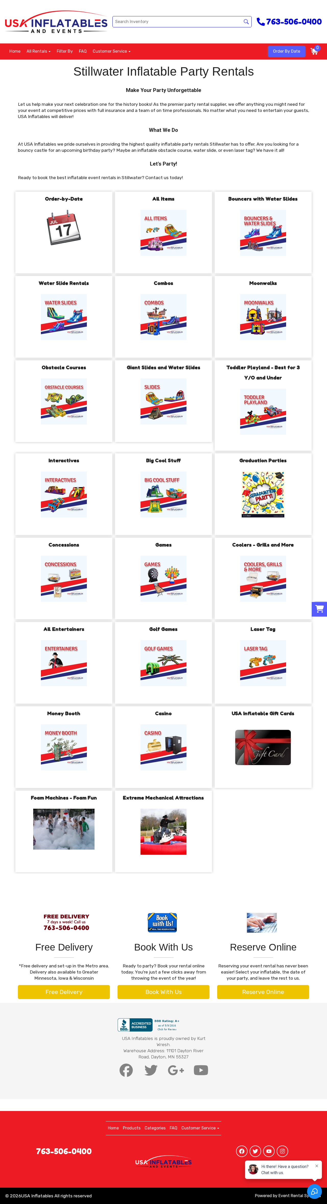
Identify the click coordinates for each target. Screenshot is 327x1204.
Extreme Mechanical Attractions (163, 798)
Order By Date (286, 51)
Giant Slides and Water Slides (163, 367)
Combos (163, 283)
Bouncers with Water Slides (263, 199)
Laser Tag (263, 629)
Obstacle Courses (64, 367)
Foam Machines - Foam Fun (64, 798)
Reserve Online (263, 991)
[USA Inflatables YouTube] (269, 1151)
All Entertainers (63, 629)
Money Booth (63, 713)
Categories (155, 1128)
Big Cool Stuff (163, 460)
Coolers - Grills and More (263, 545)
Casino (163, 713)
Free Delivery (64, 991)
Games (163, 545)
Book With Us (163, 991)
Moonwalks (263, 283)
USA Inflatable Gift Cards (263, 713)
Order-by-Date (64, 199)
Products (132, 1128)
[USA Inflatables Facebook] (242, 1151)
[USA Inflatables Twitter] (255, 1151)
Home (14, 51)
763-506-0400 (64, 1151)
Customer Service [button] (110, 51)
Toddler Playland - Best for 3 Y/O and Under (263, 372)
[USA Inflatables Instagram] (282, 1151)
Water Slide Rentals (64, 283)
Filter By (65, 51)
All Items (163, 199)
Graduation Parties (263, 460)
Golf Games (163, 629)
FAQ (83, 51)
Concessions (64, 545)
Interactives (64, 460)
